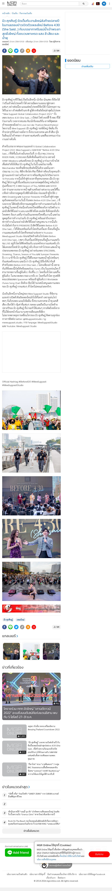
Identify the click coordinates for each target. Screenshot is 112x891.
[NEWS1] (98, 3)
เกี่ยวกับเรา (51, 877)
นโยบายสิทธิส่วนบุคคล (46, 859)
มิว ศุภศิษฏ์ (8, 619)
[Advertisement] (31, 352)
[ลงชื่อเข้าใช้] (104, 3)
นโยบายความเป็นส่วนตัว (17, 874)
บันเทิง (15, 13)
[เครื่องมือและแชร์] (109, 3)
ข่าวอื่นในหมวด (31, 831)
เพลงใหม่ (20, 619)
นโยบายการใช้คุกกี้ (37, 874)
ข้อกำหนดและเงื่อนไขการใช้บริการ (62, 874)
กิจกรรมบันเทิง (26, 13)
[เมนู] (3, 3)
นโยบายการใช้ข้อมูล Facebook (92, 874)
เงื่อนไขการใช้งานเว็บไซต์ (70, 856)
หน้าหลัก (6, 13)
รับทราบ (99, 854)
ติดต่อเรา (61, 877)
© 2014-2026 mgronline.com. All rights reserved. (56, 880)
